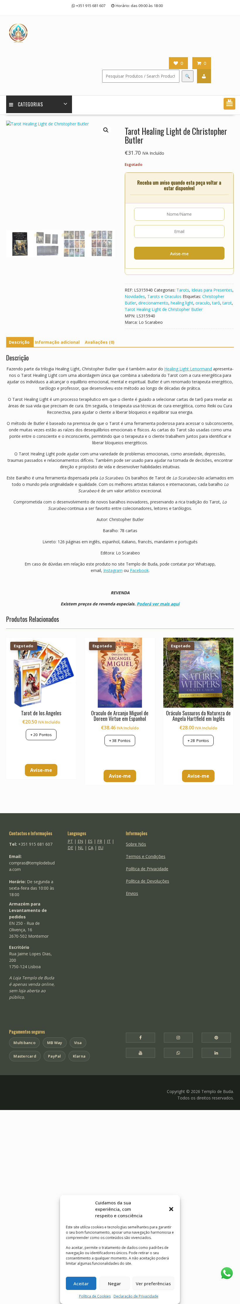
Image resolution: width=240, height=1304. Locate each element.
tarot (227, 303)
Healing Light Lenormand (188, 369)
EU (100, 847)
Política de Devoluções (147, 881)
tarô (216, 303)
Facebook (139, 570)
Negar (114, 1283)
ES (90, 841)
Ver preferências (153, 1283)
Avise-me (179, 253)
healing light (182, 303)
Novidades (135, 296)
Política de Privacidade (147, 868)
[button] (171, 1209)
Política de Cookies (95, 1296)
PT (70, 841)
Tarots (182, 290)
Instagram (113, 570)
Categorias (30, 104)
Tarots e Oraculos (164, 296)
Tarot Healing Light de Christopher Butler (164, 309)
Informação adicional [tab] (57, 342)
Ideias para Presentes (211, 290)
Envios (132, 893)
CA (90, 847)
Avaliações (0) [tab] (99, 342)
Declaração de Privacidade (136, 1296)
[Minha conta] (204, 76)
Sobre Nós (136, 844)
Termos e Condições (145, 856)
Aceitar (81, 1283)
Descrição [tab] (19, 342)
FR (99, 841)
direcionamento (153, 303)
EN (80, 841)
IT (109, 841)
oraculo (203, 303)
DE (70, 847)
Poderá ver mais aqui (158, 604)
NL (80, 847)
